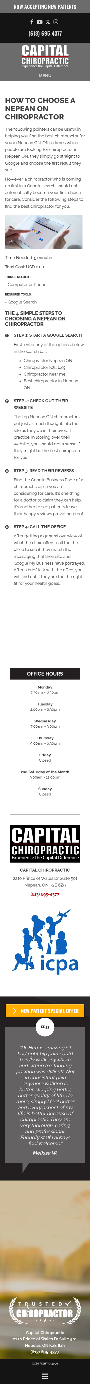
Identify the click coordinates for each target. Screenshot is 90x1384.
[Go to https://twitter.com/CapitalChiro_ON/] (47, 22)
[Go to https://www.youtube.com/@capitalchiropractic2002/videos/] (39, 22)
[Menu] (45, 1376)
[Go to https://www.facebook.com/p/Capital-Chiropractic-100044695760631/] (31, 22)
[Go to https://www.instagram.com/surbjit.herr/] (55, 22)
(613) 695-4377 (45, 33)
